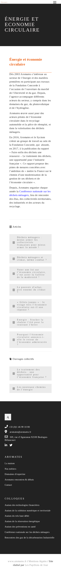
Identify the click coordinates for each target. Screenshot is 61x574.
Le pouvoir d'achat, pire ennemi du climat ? (31, 289)
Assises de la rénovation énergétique (22, 521)
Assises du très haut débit (17, 516)
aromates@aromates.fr (20, 432)
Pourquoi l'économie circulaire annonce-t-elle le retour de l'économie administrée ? (32, 339)
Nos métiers (10, 469)
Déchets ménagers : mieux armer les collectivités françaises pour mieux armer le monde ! (31, 242)
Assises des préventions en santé (20, 527)
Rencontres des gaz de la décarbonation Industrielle (29, 537)
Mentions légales (38, 561)
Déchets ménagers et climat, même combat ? (32, 258)
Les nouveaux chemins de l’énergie (31, 388)
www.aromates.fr (17, 561)
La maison (10, 463)
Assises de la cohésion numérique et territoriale (28, 510)
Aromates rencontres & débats (19, 479)
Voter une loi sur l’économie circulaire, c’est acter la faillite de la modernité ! (31, 273)
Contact (8, 485)
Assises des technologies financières (22, 505)
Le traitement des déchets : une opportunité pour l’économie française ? (32, 373)
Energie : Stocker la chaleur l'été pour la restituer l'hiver (30, 322)
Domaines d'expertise (15, 474)
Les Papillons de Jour (36, 565)
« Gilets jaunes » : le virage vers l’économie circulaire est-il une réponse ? (32, 306)
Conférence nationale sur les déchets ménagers (27, 532)
